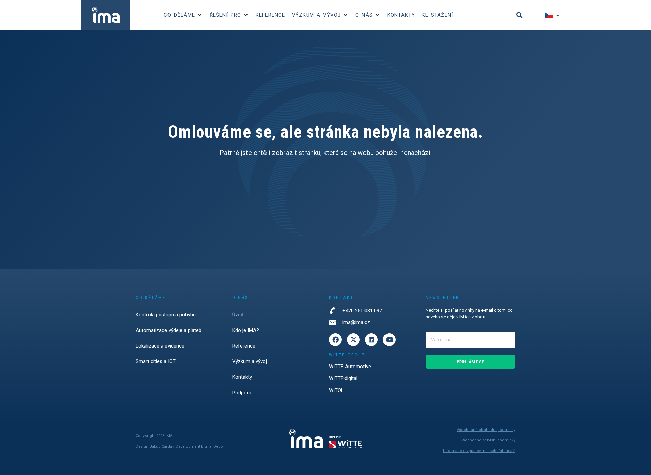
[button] (183, 15)
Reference (243, 346)
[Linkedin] (371, 339)
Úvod (237, 315)
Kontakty (242, 377)
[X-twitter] (353, 339)
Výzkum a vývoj (249, 361)
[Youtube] (389, 339)
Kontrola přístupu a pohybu (166, 315)
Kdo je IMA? (245, 330)
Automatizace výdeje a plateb (168, 330)
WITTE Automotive (350, 366)
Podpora (241, 393)
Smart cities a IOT (156, 361)
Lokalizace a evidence (160, 346)
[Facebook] (335, 339)
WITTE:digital (343, 378)
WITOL (336, 390)
